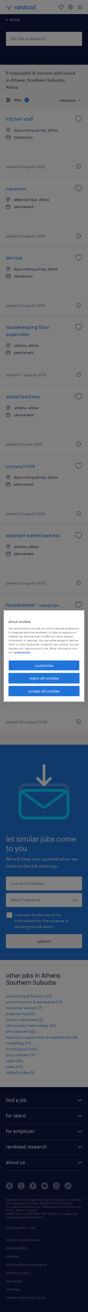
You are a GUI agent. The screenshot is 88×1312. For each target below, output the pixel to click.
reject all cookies (44, 678)
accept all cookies (44, 691)
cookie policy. (22, 652)
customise (44, 665)
